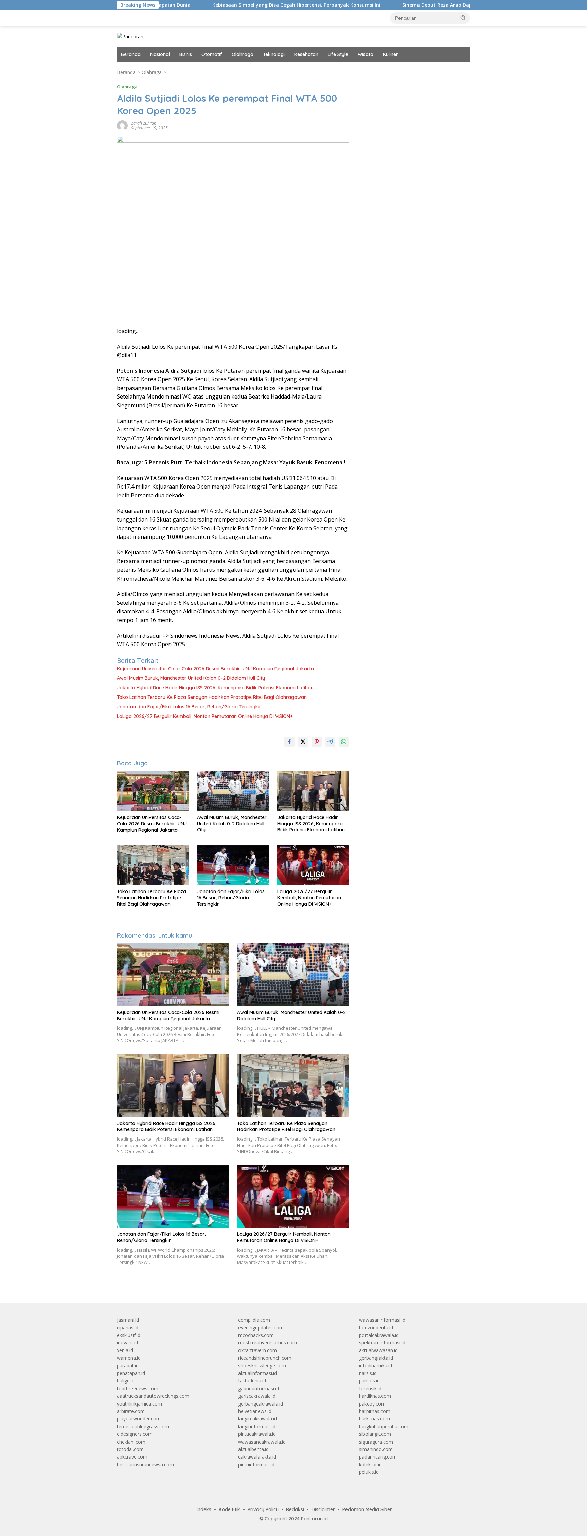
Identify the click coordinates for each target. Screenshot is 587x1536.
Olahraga (242, 54)
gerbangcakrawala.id (260, 1403)
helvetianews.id (254, 1411)
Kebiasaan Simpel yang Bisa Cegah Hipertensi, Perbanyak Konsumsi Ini (242, 5)
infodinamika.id (375, 1365)
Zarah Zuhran (143, 123)
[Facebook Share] (289, 742)
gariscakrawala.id (256, 1396)
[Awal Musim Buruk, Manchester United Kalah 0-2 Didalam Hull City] (233, 791)
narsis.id (368, 1373)
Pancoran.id (314, 1519)
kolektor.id (370, 1464)
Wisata (365, 54)
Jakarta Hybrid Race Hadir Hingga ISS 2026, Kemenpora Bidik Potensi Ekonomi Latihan (215, 688)
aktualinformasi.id (257, 1373)
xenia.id (125, 1350)
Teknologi (274, 54)
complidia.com (254, 1320)
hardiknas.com (375, 1396)
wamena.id (129, 1358)
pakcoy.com (372, 1403)
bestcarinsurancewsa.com (145, 1464)
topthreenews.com (137, 1388)
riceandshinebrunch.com (264, 1358)
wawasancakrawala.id (262, 1441)
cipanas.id (127, 1327)
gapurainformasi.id (258, 1388)
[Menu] (121, 18)
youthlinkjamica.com (139, 1403)
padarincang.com (378, 1456)
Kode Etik (229, 1509)
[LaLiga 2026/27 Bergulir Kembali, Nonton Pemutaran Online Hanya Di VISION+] (313, 865)
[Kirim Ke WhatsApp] (344, 742)
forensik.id (370, 1388)
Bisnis (185, 54)
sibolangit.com (375, 1434)
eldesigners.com (135, 1434)
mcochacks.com (256, 1335)
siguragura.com (376, 1441)
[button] (463, 17)
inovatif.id (127, 1342)
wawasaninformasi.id (382, 1320)
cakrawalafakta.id (257, 1456)
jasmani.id (128, 1320)
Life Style (338, 54)
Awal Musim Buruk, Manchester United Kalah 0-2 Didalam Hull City (191, 678)
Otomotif (211, 54)
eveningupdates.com (261, 1327)
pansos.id (369, 1380)
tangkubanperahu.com (383, 1426)
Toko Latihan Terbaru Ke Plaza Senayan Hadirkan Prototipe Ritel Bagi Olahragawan (212, 697)
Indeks (204, 1509)
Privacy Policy (263, 1509)
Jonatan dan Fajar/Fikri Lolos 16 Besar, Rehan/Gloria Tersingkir (189, 707)
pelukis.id (369, 1472)
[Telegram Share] (330, 742)
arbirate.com (131, 1411)
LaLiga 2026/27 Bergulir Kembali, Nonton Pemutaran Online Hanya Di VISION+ (205, 716)
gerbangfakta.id (376, 1358)
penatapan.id (131, 1373)
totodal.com (130, 1449)
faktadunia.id (252, 1380)
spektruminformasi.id (382, 1342)
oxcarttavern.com (257, 1350)
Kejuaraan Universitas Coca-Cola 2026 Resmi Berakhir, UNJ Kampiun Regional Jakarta (215, 669)
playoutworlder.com (139, 1418)
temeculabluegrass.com (143, 1426)
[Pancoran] (130, 36)
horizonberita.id (376, 1327)
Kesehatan (306, 54)
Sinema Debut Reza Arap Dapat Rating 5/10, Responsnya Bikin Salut (429, 5)
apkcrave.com (132, 1456)
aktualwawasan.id (378, 1350)
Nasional (160, 54)
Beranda (131, 54)
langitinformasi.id (256, 1426)
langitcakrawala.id (257, 1418)
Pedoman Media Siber (367, 1509)
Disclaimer (323, 1509)
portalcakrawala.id (379, 1335)
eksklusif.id (128, 1335)
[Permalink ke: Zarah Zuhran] (122, 125)
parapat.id (128, 1365)
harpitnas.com (374, 1411)
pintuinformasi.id (256, 1464)
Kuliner (390, 54)
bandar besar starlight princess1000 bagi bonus (411, 72)
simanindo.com (376, 1449)
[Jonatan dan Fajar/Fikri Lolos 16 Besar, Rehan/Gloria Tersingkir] (233, 865)
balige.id (126, 1380)
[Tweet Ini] (303, 742)
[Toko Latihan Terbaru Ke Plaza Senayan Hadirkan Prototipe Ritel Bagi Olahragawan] (153, 865)
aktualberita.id (253, 1449)
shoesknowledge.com (262, 1365)
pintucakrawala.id (257, 1434)
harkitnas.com (374, 1418)
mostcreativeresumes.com (267, 1342)
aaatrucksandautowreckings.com (153, 1396)
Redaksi (295, 1509)
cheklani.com (131, 1441)
